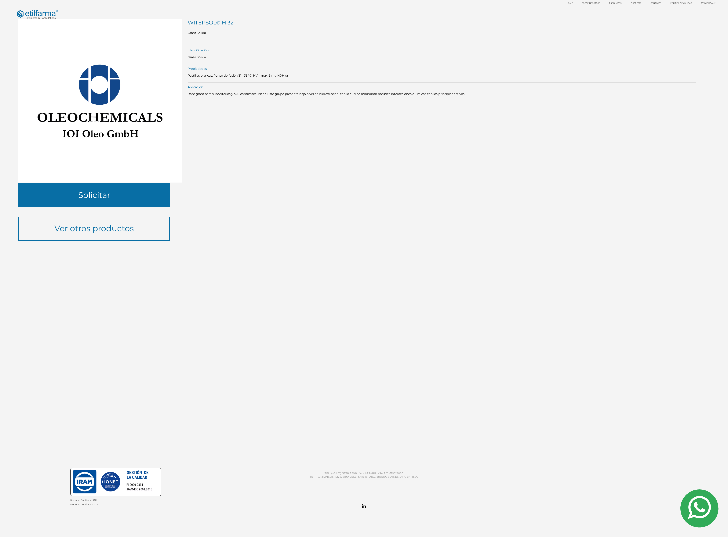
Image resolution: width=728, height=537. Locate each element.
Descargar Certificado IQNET (84, 504)
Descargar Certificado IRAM (83, 500)
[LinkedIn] (364, 506)
